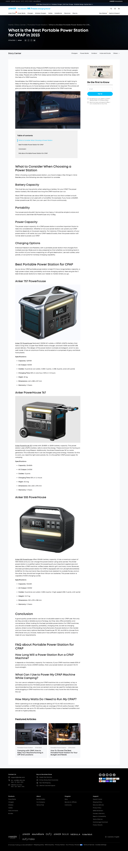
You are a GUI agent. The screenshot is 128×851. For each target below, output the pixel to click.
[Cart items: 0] (119, 9)
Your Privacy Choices (73, 845)
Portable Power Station (37, 25)
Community (68, 805)
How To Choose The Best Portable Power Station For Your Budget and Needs (64, 753)
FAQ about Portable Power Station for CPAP (33, 153)
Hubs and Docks (13, 811)
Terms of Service (97, 819)
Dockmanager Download (100, 822)
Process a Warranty (98, 813)
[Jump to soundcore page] (38, 834)
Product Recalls (97, 825)
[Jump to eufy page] (49, 834)
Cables (10, 808)
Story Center (20, 25)
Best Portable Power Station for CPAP (31, 145)
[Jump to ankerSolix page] (61, 834)
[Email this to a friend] (34, 40)
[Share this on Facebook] (28, 40)
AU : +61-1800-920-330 (18, 780)
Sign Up (100, 94)
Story (66, 799)
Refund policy (49, 845)
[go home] (29, 9)
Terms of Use (93, 100)
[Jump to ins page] (110, 774)
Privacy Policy (104, 100)
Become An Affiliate (71, 802)
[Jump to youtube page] (107, 774)
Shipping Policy (97, 802)
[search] (111, 9)
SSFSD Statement (98, 811)
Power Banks (12, 799)
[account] (115, 9)
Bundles (10, 813)
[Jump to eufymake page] (28, 839)
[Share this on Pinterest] (31, 40)
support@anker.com (18, 777)
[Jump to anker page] (12, 836)
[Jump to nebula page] (75, 834)
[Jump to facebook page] (100, 774)
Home (10, 25)
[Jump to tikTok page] (114, 774)
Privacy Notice (60, 845)
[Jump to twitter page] (103, 774)
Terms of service (89, 845)
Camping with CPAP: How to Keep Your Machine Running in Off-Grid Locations (30, 753)
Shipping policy (39, 845)
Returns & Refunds (98, 805)
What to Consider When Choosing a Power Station (35, 140)
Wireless (10, 805)
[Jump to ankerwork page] (87, 834)
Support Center (97, 799)
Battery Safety (40, 799)
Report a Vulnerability (99, 816)
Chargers (11, 802)
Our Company (40, 802)
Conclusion (22, 149)
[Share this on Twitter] (25, 40)
